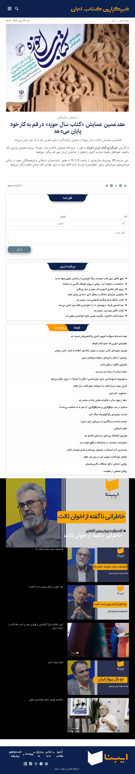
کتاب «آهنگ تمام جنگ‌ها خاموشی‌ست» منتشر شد (100, 300)
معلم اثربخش (120, 428)
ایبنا (100, 9)
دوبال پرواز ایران (55, 662)
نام (125, 216)
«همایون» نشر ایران (118, 393)
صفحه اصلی (124, 20)
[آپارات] (46, 764)
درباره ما (39, 754)
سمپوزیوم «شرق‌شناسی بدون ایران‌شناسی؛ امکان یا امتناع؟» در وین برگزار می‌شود (89, 379)
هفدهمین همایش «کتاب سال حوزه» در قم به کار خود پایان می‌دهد (67, 128)
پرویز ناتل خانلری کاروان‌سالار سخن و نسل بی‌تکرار (100, 289)
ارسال (19, 249)
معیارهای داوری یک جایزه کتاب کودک (109, 343)
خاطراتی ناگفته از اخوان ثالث (113, 365)
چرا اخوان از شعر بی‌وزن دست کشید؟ (46, 587)
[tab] (77, 327)
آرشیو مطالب (59, 754)
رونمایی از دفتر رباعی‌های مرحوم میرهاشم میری (104, 358)
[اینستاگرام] (36, 764)
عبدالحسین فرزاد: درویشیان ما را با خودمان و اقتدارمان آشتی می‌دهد (91, 305)
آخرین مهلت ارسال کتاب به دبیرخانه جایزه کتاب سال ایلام (100, 386)
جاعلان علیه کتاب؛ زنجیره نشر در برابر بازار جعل (105, 457)
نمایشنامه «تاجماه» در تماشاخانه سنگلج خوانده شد (103, 443)
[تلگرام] (41, 764)
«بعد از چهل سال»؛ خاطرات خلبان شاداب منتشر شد (102, 400)
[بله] (30, 764)
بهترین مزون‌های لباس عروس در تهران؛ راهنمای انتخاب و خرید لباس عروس (91, 350)
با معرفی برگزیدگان (67, 117)
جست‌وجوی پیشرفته (15, 754)
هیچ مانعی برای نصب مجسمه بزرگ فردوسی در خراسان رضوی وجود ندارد (89, 278)
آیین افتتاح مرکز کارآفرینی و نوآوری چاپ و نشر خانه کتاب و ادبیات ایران (35, 626)
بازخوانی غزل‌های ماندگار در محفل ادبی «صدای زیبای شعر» (95, 294)
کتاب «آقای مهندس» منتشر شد (109, 311)
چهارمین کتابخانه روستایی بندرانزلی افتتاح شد (105, 436)
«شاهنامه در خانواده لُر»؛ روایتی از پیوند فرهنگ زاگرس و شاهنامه (93, 284)
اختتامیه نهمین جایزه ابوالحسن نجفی (46, 699)
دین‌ (113, 20)
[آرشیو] (25, 764)
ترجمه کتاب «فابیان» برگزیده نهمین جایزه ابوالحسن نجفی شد (95, 316)
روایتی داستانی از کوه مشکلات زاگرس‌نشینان (106, 464)
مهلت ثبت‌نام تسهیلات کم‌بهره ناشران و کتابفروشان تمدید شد (98, 336)
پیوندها (29, 754)
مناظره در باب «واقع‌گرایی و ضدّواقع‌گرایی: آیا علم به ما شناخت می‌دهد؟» (93, 407)
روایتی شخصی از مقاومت (115, 471)
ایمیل (63, 216)
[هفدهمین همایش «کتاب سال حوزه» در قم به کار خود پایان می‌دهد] (67, 68)
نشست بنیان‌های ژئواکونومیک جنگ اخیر (108, 414)
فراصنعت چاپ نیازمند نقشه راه (49, 549)
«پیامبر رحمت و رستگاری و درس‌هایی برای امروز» (103, 421)
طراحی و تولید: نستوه (63, 768)
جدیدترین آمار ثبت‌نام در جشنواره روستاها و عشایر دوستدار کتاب (97, 450)
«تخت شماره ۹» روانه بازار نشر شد (111, 372)
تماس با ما (48, 754)
